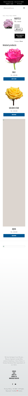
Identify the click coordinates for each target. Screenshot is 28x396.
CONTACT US (14, 376)
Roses (11, 15)
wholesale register (14, 378)
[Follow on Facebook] (12, 384)
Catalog (14, 371)
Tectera (20, 391)
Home (4, 15)
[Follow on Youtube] (15, 384)
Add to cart (18, 29)
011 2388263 (21, 1)
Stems (7, 15)
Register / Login (9, 3)
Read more (14, 114)
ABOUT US (14, 375)
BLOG (14, 373)
